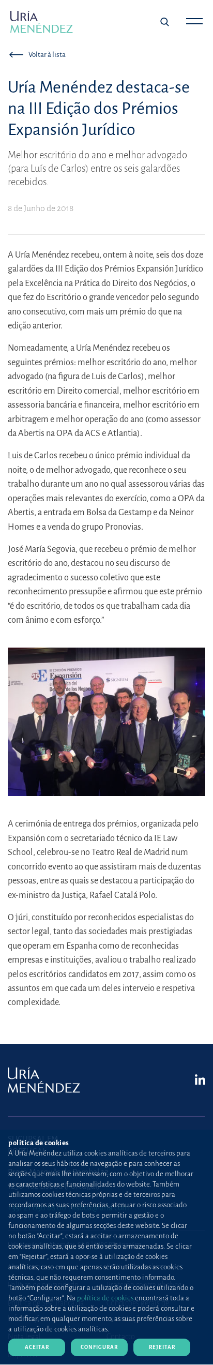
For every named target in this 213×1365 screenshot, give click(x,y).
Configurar (99, 1347)
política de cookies (105, 1298)
